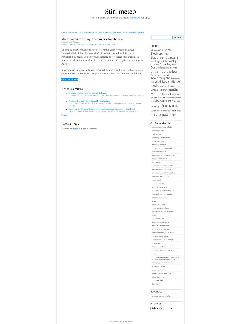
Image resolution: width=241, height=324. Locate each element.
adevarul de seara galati (162, 148)
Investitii (156, 81)
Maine (172, 86)
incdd (154, 201)
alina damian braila (159, 159)
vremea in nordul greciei (161, 169)
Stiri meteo (120, 11)
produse (91, 44)
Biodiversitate (159, 53)
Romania (169, 105)
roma (154, 254)
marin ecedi (156, 180)
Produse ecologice (102, 44)
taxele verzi (156, 243)
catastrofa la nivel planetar (162, 212)
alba (152, 50)
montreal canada (159, 197)
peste (154, 100)
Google (155, 284)
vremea (161, 114)
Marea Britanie (158, 89)
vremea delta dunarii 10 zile (163, 155)
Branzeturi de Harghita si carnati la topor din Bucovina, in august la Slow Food (101, 109)
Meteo (155, 94)
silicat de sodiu (158, 277)
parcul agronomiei (159, 145)
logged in (76, 129)
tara (173, 110)
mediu (173, 90)
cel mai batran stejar (160, 236)
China (167, 61)
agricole (72, 44)
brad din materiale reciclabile (163, 173)
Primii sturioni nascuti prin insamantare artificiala (82, 32)
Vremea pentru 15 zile (161, 296)
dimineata (165, 68)
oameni (159, 97)
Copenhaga (166, 64)
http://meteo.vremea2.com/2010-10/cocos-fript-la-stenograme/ (165, 258)
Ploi (161, 101)
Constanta (154, 64)
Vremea (134, 18)
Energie (153, 75)
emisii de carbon (164, 71)
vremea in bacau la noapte (163, 240)
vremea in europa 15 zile (162, 127)
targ (113, 44)
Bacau (168, 50)
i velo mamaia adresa (160, 208)
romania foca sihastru (160, 229)
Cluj (173, 61)
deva (154, 215)
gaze (160, 75)
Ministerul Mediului (170, 94)
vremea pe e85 (158, 131)
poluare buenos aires (160, 226)
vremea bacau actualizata (162, 166)
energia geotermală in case (163, 263)
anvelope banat (158, 266)
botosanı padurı (158, 247)
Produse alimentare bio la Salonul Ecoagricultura (89, 101)
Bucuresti (157, 57)
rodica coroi (156, 162)
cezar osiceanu (158, 141)
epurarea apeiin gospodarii (163, 190)
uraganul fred (157, 280)
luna (161, 86)
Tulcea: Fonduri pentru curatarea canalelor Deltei (123, 32)
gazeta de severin (159, 270)
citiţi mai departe (69, 79)
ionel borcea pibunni (160, 176)
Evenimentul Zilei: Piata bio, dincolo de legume (87, 93)
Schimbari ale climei (160, 111)
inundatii (176, 78)
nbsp (152, 97)
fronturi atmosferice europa (163, 233)
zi (170, 115)
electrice (173, 68)
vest (152, 115)
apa (160, 50)
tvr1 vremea (156, 134)
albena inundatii (158, 204)
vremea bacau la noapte (162, 194)
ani (156, 50)
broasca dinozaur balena (162, 250)
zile (174, 115)
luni (166, 85)
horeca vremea (158, 183)
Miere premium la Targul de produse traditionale (92, 39)
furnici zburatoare (159, 152)
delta (175, 64)
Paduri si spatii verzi (172, 97)
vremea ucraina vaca (160, 222)
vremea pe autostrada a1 (162, 138)
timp (178, 110)
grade (167, 75)
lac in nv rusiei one (159, 187)
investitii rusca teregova (161, 273)
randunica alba (158, 219)
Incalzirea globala (161, 78)
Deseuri (155, 67)
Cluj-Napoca (81, 44)
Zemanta (65, 115)
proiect (167, 100)
